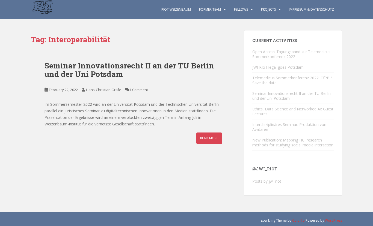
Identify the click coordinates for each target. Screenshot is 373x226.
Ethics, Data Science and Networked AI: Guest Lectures (292, 111)
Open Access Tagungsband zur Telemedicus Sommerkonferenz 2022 (291, 54)
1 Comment (138, 89)
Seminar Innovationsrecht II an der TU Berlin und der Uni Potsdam (129, 70)
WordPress (333, 220)
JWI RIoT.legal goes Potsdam (278, 67)
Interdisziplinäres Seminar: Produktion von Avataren (289, 127)
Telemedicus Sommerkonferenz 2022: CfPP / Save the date (292, 80)
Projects (268, 9)
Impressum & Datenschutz (311, 9)
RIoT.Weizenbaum (176, 9)
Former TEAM (210, 9)
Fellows (241, 9)
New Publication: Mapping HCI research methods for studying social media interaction (292, 142)
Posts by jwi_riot (266, 181)
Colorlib (298, 220)
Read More (209, 138)
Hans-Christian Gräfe (103, 89)
